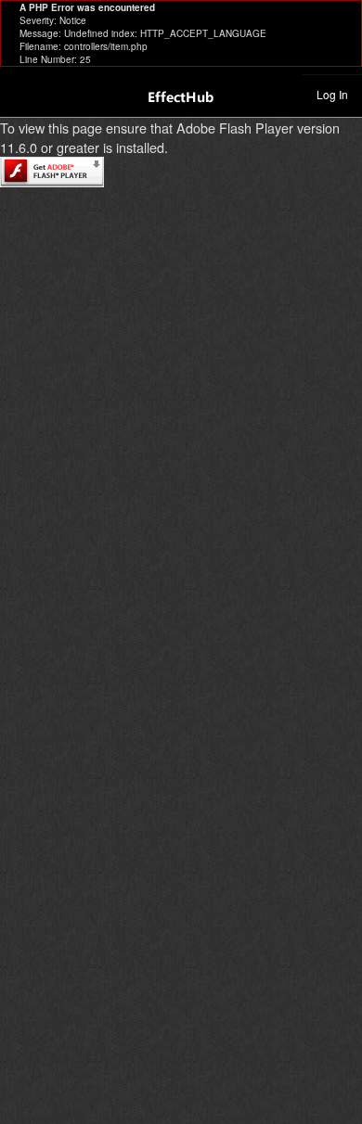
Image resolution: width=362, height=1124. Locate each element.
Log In (332, 94)
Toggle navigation (22, 93)
